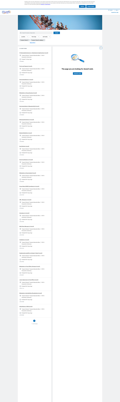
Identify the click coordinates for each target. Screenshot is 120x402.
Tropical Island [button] (24, 40)
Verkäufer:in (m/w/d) (24, 239)
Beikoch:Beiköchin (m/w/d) (25, 132)
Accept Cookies (91, 6)
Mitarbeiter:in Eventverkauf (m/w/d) (27, 173)
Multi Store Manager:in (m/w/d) (26, 226)
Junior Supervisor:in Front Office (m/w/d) (28, 279)
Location (23, 36)
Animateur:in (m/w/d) (24, 213)
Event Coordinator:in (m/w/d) (26, 159)
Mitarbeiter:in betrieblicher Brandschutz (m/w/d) (30, 293)
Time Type (34, 36)
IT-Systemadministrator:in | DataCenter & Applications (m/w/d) (33, 52)
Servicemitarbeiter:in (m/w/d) (26, 79)
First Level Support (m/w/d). (25, 66)
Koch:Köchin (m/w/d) (24, 146)
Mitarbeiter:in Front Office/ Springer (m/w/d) (29, 266)
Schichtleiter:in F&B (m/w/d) (25, 306)
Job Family (45, 36)
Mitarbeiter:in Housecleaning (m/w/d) (28, 92)
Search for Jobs (114, 12)
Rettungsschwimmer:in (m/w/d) (26, 119)
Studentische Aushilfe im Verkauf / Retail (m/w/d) (30, 253)
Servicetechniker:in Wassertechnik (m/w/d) (29, 106)
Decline (82, 6)
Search (56, 32)
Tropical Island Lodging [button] (37, 40)
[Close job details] (100, 48)
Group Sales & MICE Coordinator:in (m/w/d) (29, 186)
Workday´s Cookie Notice (45, 4)
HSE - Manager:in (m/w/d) (25, 199)
